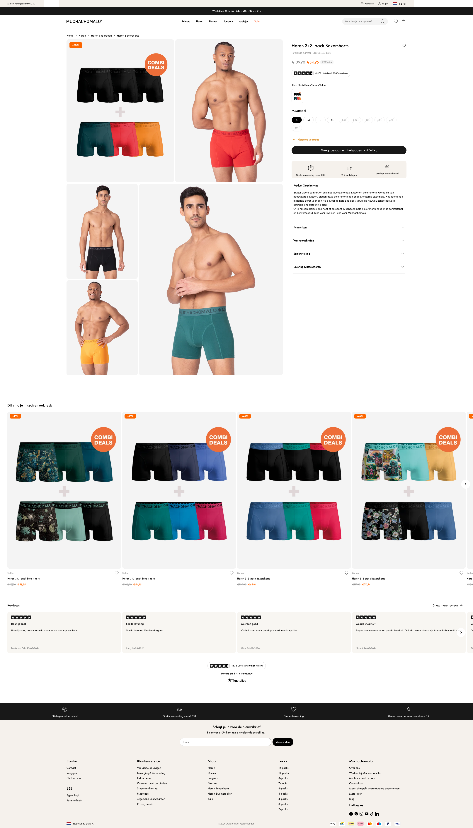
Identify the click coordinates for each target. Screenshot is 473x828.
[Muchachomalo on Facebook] (351, 814)
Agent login (73, 795)
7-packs (282, 783)
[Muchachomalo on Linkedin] (377, 814)
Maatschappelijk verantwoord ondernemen (374, 788)
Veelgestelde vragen (149, 767)
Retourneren (144, 778)
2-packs (283, 809)
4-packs (283, 798)
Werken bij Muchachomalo (364, 773)
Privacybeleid (145, 804)
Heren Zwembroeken (220, 793)
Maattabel (143, 793)
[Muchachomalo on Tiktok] (372, 814)
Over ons (354, 767)
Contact (71, 767)
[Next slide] (465, 484)
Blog (351, 798)
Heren (199, 21)
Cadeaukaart (356, 783)
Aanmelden (283, 742)
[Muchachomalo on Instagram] (361, 814)
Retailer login (74, 800)
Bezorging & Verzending (151, 773)
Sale (257, 21)
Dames (213, 21)
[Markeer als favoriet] (403, 45)
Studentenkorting (147, 788)
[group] (64, 632)
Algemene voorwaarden (151, 798)
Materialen (355, 793)
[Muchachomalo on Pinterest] (356, 814)
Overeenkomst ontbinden (152, 783)
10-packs (283, 773)
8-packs (283, 778)
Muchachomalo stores (362, 778)
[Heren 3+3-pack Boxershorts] (64, 490)
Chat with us (74, 778)
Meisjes (243, 21)
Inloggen (72, 773)
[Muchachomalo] (84, 21)
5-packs (283, 793)
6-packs (283, 788)
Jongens (228, 21)
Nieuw (186, 21)
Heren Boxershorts (218, 788)
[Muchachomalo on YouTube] (366, 814)
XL (332, 120)
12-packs (283, 767)
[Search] (383, 21)
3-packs (283, 804)
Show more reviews (445, 605)
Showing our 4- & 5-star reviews (237, 673)
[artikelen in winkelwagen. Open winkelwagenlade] (403, 21)
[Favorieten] (396, 21)
